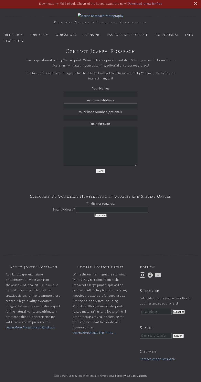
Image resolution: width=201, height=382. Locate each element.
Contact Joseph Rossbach (157, 359)
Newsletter (13, 41)
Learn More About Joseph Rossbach (30, 327)
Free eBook (13, 34)
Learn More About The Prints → (95, 333)
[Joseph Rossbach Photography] (100, 16)
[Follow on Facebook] (150, 275)
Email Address (63, 209)
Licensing (91, 34)
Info (189, 34)
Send (100, 171)
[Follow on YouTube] (159, 275)
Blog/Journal (166, 34)
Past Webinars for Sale (127, 34)
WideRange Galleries (135, 376)
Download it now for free (144, 3)
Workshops (66, 34)
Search (178, 335)
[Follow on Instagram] (143, 275)
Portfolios (39, 34)
